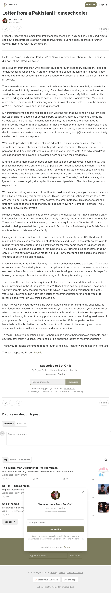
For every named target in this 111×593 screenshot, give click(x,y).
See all (8, 521)
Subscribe (90, 4)
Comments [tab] (9, 423)
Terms (62, 572)
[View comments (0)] (12, 29)
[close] (83, 491)
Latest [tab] (13, 459)
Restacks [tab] (21, 423)
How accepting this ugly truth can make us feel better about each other (37, 471)
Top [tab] (5, 459)
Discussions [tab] (24, 459)
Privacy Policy (77, 538)
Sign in (103, 4)
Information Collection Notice (54, 538)
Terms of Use (69, 536)
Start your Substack (48, 579)
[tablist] (14, 424)
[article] (55, 473)
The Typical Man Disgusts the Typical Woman (30, 467)
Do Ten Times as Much (16, 485)
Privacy (54, 572)
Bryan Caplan (15, 19)
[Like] (5, 29)
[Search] (106, 460)
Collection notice (75, 572)
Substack (41, 586)
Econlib (38, 352)
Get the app (70, 579)
